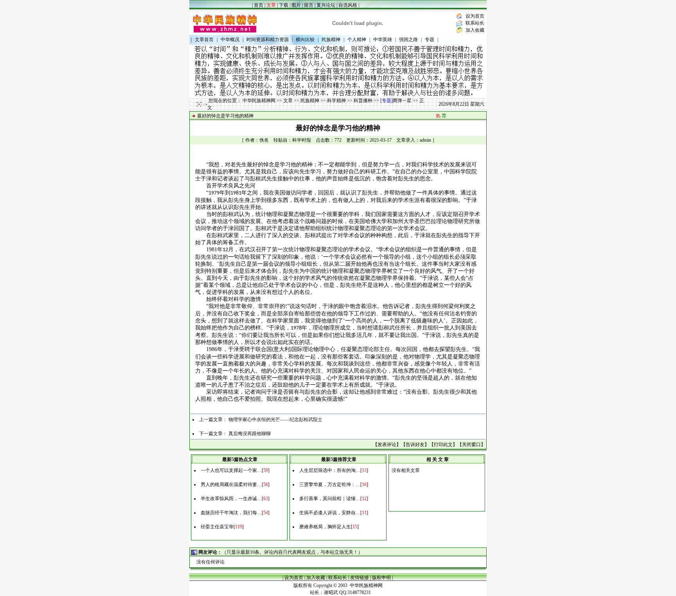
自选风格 (348, 5)
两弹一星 (402, 100)
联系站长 (475, 23)
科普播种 (363, 100)
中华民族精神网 (259, 100)
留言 (308, 5)
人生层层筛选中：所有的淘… (329, 470)
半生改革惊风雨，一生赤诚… (231, 498)
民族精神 (309, 100)
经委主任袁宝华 (217, 526)
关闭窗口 (471, 444)
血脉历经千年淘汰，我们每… (231, 512)
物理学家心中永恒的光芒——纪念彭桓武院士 (275, 419)
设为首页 (475, 16)
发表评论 (387, 444)
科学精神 (336, 100)
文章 (288, 100)
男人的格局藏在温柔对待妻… (231, 484)
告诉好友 (415, 444)
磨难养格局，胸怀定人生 (325, 526)
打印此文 (443, 444)
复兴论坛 (325, 5)
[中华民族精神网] (224, 33)
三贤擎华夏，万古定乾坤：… (329, 484)
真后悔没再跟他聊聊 (249, 433)
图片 (296, 5)
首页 (258, 5)
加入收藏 (475, 30)
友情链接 (359, 577)
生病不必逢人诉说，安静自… (329, 512)
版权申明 (381, 577)
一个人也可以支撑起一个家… (231, 470)
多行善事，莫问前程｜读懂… (329, 498)
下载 (283, 5)
